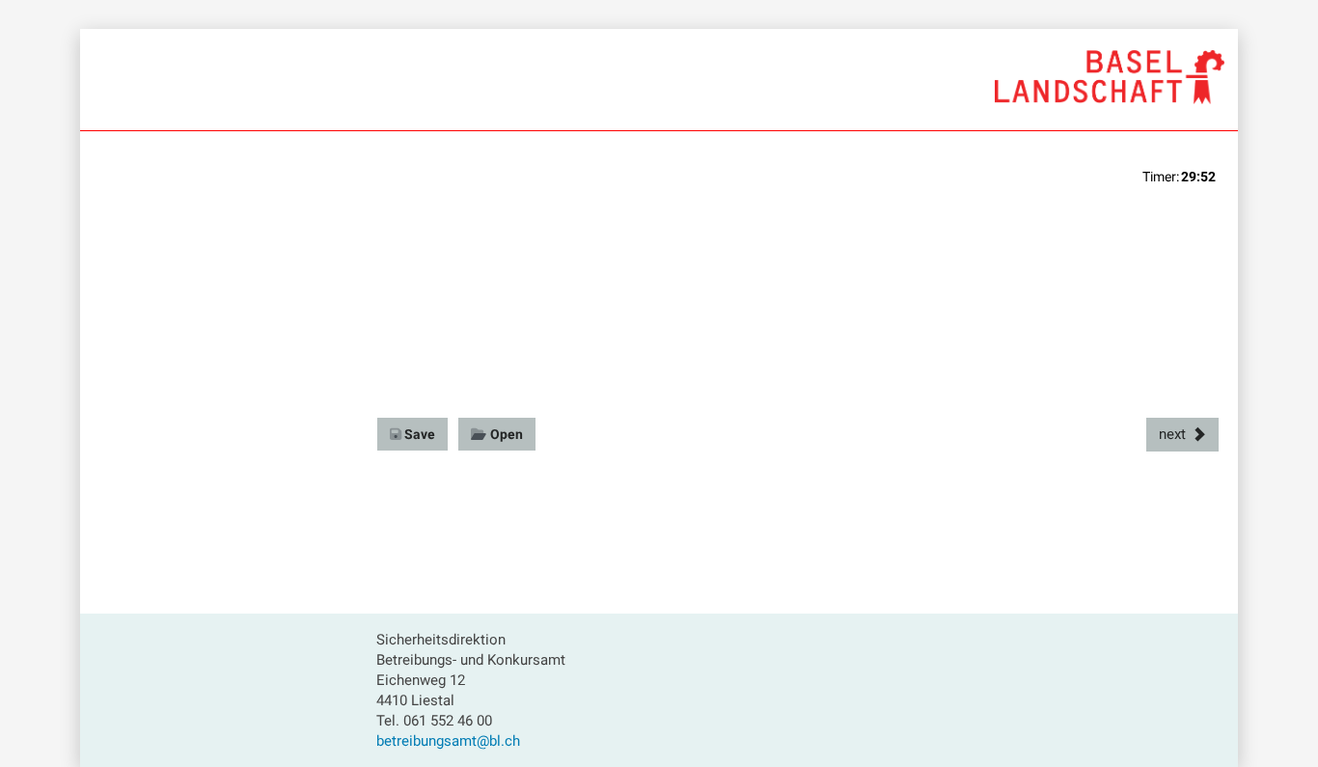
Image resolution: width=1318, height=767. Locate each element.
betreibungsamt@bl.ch (448, 741)
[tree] (220, 207)
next (1172, 434)
